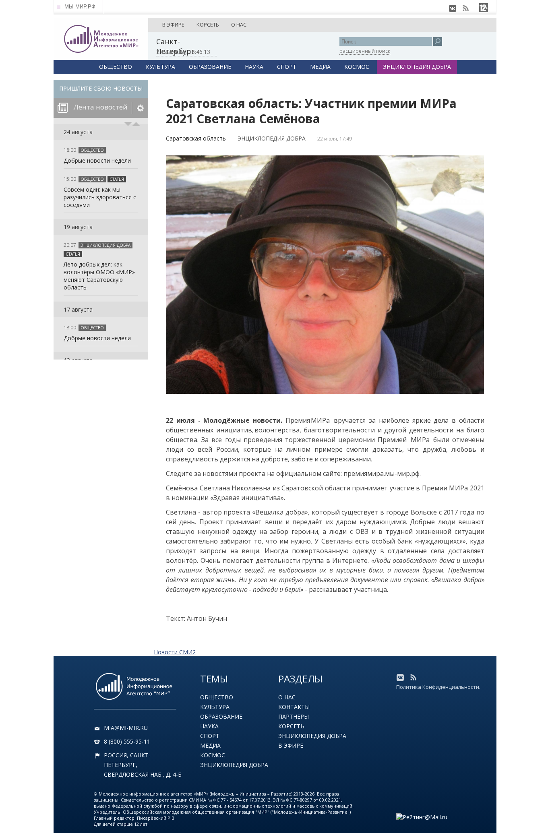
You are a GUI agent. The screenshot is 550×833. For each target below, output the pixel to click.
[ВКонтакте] (453, 8)
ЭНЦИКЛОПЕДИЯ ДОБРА (417, 66)
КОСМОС (356, 66)
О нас (287, 697)
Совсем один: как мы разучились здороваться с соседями (100, 197)
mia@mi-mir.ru (126, 728)
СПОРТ (286, 66)
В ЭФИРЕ (173, 24)
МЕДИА (320, 66)
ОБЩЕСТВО (115, 66)
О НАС (238, 24)
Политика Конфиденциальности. (438, 686)
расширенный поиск (364, 51)
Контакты (294, 707)
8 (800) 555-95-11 (127, 741)
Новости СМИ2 (175, 652)
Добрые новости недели (97, 160)
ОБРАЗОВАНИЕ (210, 66)
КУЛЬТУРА (160, 66)
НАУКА (254, 66)
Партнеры (293, 716)
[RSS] (465, 8)
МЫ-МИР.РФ (79, 7)
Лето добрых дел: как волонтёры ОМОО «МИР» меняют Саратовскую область (99, 275)
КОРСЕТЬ (207, 24)
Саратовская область (196, 138)
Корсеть (291, 726)
